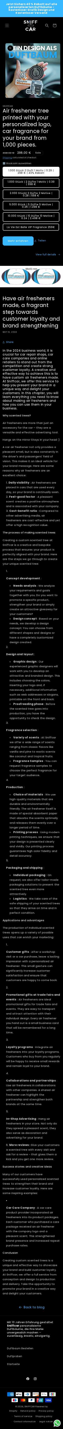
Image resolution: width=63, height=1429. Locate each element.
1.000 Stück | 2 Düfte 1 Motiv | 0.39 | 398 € (31, 183)
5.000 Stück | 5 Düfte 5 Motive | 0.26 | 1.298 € (31, 206)
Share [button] (10, 342)
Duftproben (14, 1356)
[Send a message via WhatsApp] (57, 1423)
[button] (7, 25)
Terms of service (23, 1416)
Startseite (13, 1364)
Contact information (25, 1421)
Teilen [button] (42, 240)
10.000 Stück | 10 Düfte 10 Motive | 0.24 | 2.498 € (31, 217)
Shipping (7, 157)
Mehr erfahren (18, 241)
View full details (46, 254)
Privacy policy (46, 1410)
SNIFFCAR (29, 1406)
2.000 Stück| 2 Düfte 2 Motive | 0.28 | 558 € (31, 194)
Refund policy (27, 1410)
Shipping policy (44, 1416)
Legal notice (46, 1421)
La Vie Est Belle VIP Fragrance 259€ (31, 227)
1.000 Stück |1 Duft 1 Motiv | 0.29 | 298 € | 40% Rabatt (31, 172)
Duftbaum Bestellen (20, 1348)
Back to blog (34, 1307)
